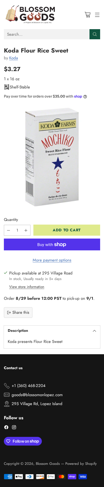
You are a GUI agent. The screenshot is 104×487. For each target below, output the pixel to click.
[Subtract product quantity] (8, 230)
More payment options (52, 260)
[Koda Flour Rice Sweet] (52, 157)
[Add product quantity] (26, 230)
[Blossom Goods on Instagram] (14, 428)
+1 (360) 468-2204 (28, 385)
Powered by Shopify (81, 463)
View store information (26, 286)
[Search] (94, 34)
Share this (20, 312)
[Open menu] (97, 15)
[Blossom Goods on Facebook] (6, 428)
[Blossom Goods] (30, 14)
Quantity (11, 219)
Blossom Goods (48, 463)
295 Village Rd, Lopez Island (37, 404)
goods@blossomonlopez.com (37, 395)
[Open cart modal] (87, 15)
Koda (13, 58)
